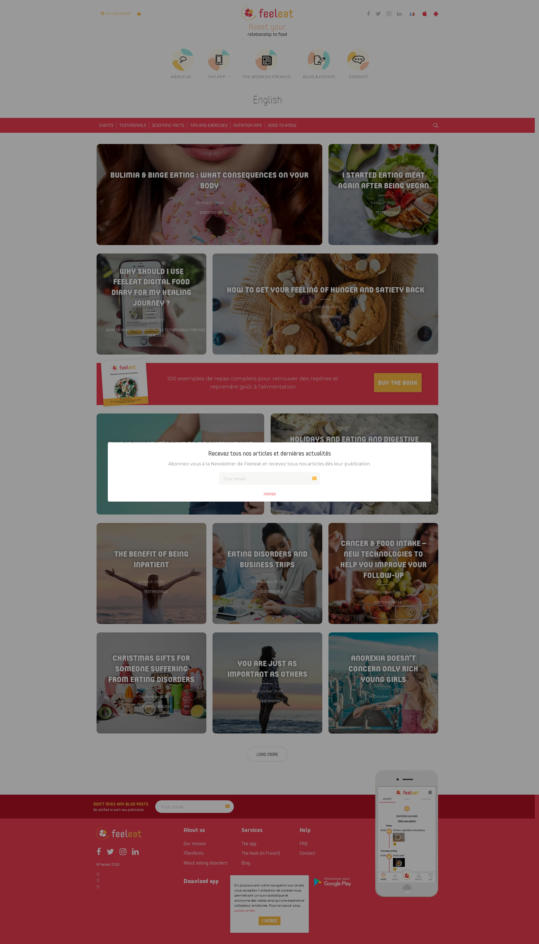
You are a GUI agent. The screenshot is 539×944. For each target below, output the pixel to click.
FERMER (270, 494)
